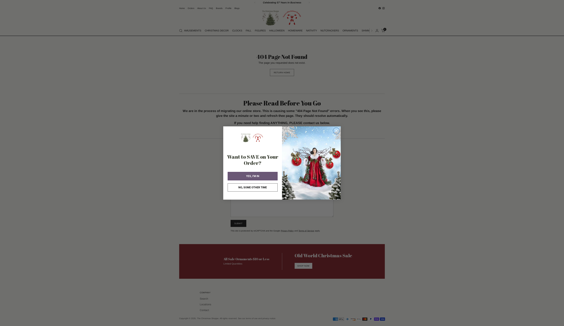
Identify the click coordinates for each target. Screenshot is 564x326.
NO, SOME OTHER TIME (252, 187)
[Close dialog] (336, 131)
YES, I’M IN (252, 176)
